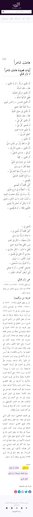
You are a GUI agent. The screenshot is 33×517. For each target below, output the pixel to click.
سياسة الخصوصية (16, 511)
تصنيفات (28, 464)
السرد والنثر (17, 18)
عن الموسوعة (5, 18)
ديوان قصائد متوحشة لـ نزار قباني (18, 473)
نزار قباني (24, 73)
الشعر (23, 18)
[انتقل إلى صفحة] (3, 12)
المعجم (11, 18)
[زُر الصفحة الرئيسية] (16, 5)
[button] (26, 508)
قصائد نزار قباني (13, 467)
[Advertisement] (16, 39)
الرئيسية (28, 18)
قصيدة (4, 59)
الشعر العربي (24, 478)
